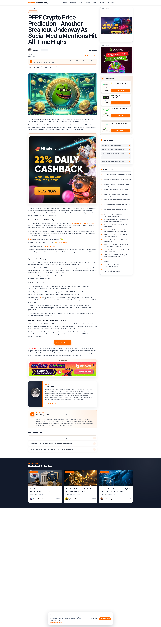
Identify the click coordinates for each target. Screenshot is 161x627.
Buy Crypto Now (61, 342)
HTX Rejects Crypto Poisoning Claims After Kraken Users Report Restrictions (116, 235)
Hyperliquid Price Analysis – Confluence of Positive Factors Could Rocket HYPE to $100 (116, 220)
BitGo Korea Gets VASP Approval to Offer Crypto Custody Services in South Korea (116, 245)
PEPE (39, 298)
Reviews (81, 2)
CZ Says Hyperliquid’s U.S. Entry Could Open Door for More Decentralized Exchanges (117, 255)
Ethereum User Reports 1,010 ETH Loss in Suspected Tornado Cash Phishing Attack (117, 215)
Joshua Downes (92, 50)
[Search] (131, 2)
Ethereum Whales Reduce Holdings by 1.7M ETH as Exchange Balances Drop (52, 449)
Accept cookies (105, 618)
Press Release (110, 2)
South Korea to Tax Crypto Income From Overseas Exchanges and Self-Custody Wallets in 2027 (116, 230)
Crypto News (72, 2)
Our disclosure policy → (91, 55)
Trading (102, 2)
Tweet (37, 67)
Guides (88, 2)
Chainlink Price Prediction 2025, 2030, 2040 (113, 161)
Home (65, 2)
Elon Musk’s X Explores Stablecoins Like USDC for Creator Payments (116, 210)
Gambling (94, 2)
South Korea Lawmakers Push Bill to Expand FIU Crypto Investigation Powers (52, 438)
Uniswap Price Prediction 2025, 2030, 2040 (113, 149)
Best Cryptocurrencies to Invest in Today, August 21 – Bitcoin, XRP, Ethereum (117, 195)
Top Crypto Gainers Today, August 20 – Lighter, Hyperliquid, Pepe (116, 240)
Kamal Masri (51, 386)
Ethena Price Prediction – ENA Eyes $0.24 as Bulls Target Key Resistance (116, 190)
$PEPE (30, 239)
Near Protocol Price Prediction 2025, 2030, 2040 (114, 153)
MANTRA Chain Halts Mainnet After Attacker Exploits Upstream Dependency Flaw (117, 200)
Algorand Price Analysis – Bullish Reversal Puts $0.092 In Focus (117, 260)
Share (45, 67)
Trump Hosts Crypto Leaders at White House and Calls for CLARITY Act (116, 250)
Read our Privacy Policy (56, 622)
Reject (95, 618)
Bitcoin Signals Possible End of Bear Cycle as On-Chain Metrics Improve (51, 443)
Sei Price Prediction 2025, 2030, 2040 (111, 145)
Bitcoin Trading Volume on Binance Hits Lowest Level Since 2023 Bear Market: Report (117, 270)
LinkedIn (54, 67)
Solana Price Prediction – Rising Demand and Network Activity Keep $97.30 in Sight (117, 265)
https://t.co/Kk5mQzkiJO (63, 242)
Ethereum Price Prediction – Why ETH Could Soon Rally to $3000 (116, 225)
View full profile (50, 403)
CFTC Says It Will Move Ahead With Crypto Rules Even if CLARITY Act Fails (117, 205)
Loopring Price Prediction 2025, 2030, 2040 (113, 157)
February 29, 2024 (49, 246)
